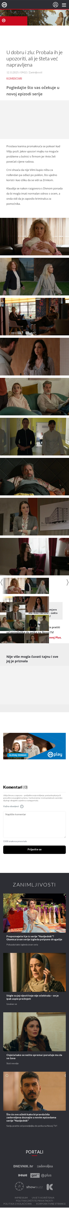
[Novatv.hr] (6, 5)
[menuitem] (55, 5)
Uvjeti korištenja (43, 1197)
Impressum (21, 1197)
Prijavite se (35, 849)
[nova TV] (34, 18)
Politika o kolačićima (17, 1204)
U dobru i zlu (18, 5)
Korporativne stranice (51, 1204)
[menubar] (55, 4)
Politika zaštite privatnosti (34, 1200)
